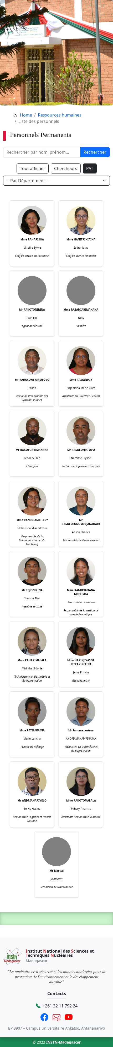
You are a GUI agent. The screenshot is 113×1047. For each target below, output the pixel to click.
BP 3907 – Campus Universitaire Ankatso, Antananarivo (56, 1028)
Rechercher (95, 152)
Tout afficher (32, 168)
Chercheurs (65, 168)
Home (25, 115)
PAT (89, 168)
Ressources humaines (59, 115)
